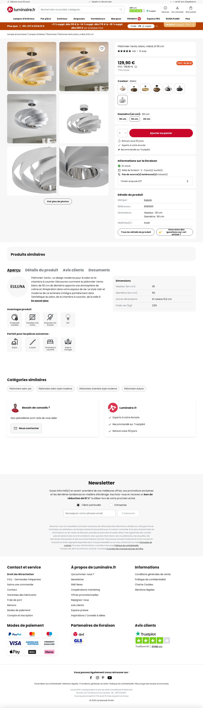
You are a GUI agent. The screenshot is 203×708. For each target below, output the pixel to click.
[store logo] (21, 9)
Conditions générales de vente (153, 574)
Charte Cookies (144, 584)
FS (141, 26)
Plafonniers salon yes (20, 388)
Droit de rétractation (20, 574)
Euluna (148, 200)
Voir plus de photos (58, 201)
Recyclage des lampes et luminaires (152, 683)
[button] (31, 118)
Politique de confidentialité (127, 545)
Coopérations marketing (85, 589)
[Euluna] (17, 286)
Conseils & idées (95, 615)
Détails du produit (41, 270)
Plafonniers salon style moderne (55, 388)
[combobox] (81, 9)
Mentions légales (145, 589)
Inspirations (78, 615)
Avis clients (73, 270)
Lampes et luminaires (17, 34)
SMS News (77, 584)
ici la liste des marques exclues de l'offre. (125, 548)
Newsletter (77, 579)
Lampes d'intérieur (36, 34)
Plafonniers (52, 34)
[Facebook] (93, 677)
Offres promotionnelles (84, 595)
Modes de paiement (18, 610)
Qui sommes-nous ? (82, 574)
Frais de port (14, 600)
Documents (99, 270)
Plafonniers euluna (134, 388)
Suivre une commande (20, 584)
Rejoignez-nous (80, 600)
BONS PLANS (173, 18)
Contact (12, 589)
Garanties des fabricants (21, 595)
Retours (11, 605)
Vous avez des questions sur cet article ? (176, 232)
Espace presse (79, 610)
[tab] (14, 270)
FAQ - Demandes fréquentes (24, 579)
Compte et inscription (20, 615)
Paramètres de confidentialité (47, 683)
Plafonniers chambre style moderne (98, 388)
